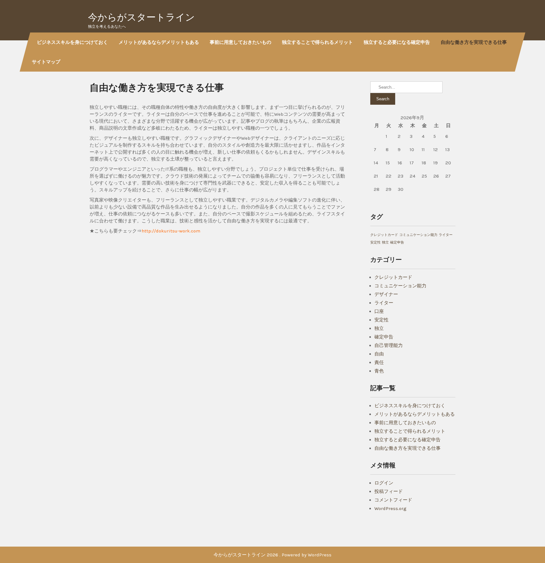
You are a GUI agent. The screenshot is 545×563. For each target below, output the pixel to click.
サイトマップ (46, 62)
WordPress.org (390, 508)
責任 (379, 362)
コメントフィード (393, 500)
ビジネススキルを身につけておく (72, 42)
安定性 (375, 242)
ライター (446, 235)
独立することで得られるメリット (317, 42)
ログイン (383, 483)
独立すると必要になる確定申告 (397, 42)
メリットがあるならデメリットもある (159, 42)
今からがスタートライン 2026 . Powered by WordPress (272, 555)
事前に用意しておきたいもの (240, 42)
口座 (379, 311)
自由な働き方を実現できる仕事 (474, 42)
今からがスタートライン (141, 17)
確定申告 (397, 242)
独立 (385, 242)
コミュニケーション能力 (418, 235)
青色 (379, 371)
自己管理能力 (388, 345)
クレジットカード (384, 235)
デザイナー (386, 294)
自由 (379, 354)
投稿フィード (388, 491)
